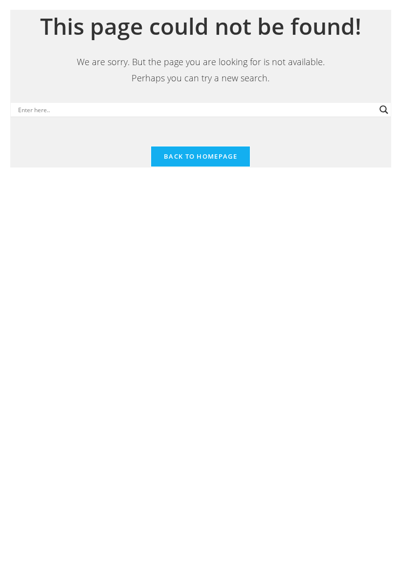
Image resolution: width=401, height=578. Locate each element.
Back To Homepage (200, 156)
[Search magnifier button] (384, 110)
